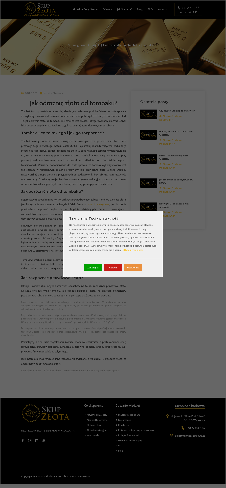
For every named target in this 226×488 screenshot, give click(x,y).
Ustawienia (133, 267)
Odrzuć (113, 267)
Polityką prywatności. (132, 250)
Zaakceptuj (93, 267)
